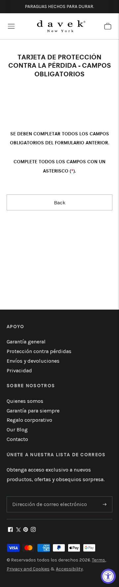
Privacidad (19, 370)
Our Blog (17, 429)
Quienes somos (25, 401)
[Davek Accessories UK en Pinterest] (25, 530)
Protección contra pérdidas (39, 351)
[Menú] (11, 26)
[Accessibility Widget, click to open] (108, 576)
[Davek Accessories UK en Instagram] (33, 530)
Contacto (17, 439)
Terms (98, 560)
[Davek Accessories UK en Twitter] (18, 530)
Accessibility (69, 569)
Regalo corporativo (29, 420)
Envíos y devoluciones (33, 361)
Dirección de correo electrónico (46, 497)
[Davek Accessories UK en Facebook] (10, 530)
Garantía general (26, 341)
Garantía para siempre (33, 410)
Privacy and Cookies (28, 569)
